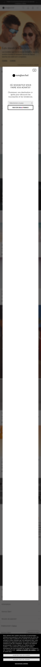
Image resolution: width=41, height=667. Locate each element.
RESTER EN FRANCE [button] (20, 107)
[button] (34, 70)
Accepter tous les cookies (21, 655)
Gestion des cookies (21, 663)
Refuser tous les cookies (21, 659)
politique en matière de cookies (26, 650)
